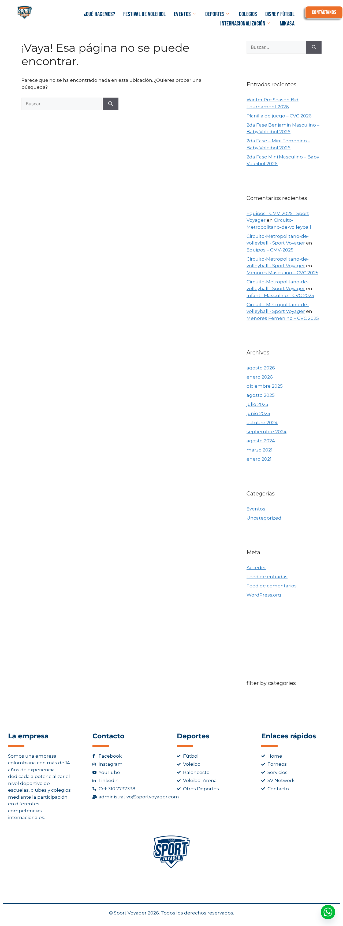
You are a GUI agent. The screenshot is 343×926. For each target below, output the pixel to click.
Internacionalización (242, 23)
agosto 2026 (261, 368)
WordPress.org (264, 595)
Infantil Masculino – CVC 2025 (280, 295)
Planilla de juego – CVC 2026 (279, 115)
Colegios (248, 14)
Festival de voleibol (144, 14)
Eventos (182, 14)
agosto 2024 (261, 440)
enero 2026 (260, 377)
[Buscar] (110, 104)
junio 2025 (258, 413)
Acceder (256, 567)
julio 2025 (257, 404)
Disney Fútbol (279, 14)
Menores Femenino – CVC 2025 (283, 318)
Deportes (215, 14)
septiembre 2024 (266, 431)
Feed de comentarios (272, 585)
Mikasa (287, 23)
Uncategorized (264, 518)
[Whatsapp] (328, 912)
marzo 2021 (260, 450)
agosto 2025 (261, 395)
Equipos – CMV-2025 (270, 250)
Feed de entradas (267, 576)
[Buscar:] (62, 103)
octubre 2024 (262, 422)
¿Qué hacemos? (99, 14)
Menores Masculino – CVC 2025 (282, 272)
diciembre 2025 (265, 386)
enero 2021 (259, 459)
